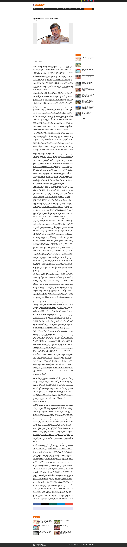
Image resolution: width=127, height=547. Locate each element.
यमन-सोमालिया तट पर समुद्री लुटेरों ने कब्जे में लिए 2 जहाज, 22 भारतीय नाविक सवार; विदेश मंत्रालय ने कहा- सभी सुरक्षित (88, 107)
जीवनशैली (75, 8)
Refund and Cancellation (83, 544)
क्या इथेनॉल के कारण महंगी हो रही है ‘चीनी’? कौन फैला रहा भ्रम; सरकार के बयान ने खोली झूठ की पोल (87, 101)
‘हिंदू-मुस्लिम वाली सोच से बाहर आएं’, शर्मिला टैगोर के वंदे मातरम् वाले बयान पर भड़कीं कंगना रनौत (66, 532)
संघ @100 (49, 8)
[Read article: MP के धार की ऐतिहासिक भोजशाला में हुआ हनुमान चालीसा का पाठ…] (78, 114)
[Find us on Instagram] (93, 1)
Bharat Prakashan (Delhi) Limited (38, 544)
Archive (36, 16)
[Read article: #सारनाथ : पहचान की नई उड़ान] (57, 522)
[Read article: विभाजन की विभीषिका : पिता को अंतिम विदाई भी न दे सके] (36, 527)
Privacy (69, 544)
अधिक (81, 8)
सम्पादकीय (56, 8)
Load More (85, 118)
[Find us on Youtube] (88, 1)
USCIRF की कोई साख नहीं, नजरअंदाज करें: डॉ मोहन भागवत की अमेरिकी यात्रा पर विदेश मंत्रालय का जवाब (45, 521)
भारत (39, 8)
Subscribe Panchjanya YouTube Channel (53, 507)
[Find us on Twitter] (90, 1)
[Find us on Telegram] (91, 1)
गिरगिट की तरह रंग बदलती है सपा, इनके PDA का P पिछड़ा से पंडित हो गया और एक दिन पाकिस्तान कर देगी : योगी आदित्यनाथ (66, 526)
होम (33, 16)
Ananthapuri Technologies (42, 545)
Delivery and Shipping (90, 544)
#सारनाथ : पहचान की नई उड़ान (65, 520)
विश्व (44, 8)
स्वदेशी (70, 8)
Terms (72, 544)
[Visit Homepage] (39, 4)
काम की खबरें (63, 8)
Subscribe (88, 8)
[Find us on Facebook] (87, 1)
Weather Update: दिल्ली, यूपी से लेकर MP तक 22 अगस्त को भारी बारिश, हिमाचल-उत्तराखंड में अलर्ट (88, 95)
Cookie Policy (76, 544)
